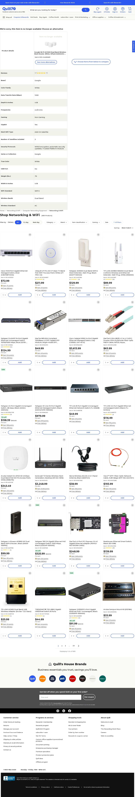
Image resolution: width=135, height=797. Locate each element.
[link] (30, 234)
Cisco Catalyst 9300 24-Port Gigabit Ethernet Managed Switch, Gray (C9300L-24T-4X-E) (83, 340)
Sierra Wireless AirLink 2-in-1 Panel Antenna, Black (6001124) (83, 477)
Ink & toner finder (74, 725)
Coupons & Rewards (21, 17)
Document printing (42, 744)
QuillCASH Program (42, 729)
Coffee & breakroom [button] (116, 17)
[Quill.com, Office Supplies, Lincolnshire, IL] (9, 778)
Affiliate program (42, 762)
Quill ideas (39, 758)
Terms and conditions (57, 703)
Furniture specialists (43, 751)
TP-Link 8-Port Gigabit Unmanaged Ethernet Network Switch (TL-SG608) (84, 407)
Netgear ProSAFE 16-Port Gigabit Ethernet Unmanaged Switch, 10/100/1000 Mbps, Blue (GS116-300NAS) (14, 340)
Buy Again (43, 17)
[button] (86, 10)
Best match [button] (127, 228)
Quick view (15, 262)
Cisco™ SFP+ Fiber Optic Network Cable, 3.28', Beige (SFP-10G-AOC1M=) (118, 477)
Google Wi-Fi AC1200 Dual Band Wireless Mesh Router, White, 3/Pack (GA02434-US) (50, 53)
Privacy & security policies (12, 746)
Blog (102, 725)
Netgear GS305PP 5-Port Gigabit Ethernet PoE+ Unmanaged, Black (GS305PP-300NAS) (83, 611)
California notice (58, 787)
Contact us (7, 750)
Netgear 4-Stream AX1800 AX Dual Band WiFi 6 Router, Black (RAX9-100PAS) (15, 543)
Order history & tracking (11, 722)
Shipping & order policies (12, 739)
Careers (103, 732)
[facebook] (69, 711)
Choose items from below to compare (93, 62)
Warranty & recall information (13, 743)
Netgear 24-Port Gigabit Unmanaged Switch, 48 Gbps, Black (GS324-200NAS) (16, 408)
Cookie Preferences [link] (73, 787)
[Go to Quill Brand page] (32, 679)
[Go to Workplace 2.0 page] (103, 679)
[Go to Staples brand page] (73, 679)
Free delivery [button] (7, 288)
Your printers (72, 729)
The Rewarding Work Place (110, 729)
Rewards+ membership (44, 722)
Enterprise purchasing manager (47, 748)
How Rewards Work (67, 2)
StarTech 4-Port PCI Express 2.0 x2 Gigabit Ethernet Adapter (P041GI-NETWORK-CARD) (83, 543)
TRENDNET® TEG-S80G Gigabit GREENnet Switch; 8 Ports (48, 610)
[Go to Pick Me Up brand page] (52, 679)
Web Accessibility (107, 736)
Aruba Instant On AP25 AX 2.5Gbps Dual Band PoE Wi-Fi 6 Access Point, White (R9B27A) (16, 478)
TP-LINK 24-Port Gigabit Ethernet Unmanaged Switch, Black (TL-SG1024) (117, 408)
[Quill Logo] (9, 9)
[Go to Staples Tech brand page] (83, 679)
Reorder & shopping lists (77, 722)
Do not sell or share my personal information (96, 787)
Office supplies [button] (98, 17)
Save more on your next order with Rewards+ (22, 2)
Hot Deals (34, 17)
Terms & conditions (31, 787)
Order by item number (76, 732)
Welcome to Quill (107, 722)
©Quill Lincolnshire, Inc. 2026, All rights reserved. (31, 779)
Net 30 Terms (41, 736)
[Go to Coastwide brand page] (42, 679)
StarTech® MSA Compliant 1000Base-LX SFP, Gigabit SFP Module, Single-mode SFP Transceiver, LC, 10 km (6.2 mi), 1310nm (47, 340)
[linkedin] (63, 711)
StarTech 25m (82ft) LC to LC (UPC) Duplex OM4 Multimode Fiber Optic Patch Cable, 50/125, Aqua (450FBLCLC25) (118, 340)
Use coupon (89, 697)
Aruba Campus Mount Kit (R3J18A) (117, 609)
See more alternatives (46, 62)
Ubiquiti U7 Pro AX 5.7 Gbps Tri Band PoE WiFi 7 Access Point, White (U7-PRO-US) (50, 273)
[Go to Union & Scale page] (93, 679)
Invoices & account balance (13, 732)
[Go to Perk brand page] (62, 679)
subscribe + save (67, 17)
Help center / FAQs (10, 736)
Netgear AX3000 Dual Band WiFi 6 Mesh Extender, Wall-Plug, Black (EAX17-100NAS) (83, 273)
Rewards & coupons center (78, 736)
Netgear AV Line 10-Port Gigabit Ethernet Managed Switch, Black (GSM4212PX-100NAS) (48, 408)
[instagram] (57, 711)
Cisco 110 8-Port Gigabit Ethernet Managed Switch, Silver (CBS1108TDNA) (14, 273)
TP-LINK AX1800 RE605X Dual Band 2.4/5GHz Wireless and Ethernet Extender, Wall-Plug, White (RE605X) (118, 273)
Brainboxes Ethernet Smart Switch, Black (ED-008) (117, 542)
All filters (118, 222)
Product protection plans (45, 755)
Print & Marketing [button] (81, 17)
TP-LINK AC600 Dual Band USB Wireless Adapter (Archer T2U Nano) (16, 610)
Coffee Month (54, 17)
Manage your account (11, 729)
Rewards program (42, 725)
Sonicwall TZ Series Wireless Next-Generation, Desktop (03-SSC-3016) (49, 477)
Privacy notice (45, 787)
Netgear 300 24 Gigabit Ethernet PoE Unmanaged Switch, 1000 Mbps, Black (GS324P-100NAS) (50, 543)
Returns (6, 725)
